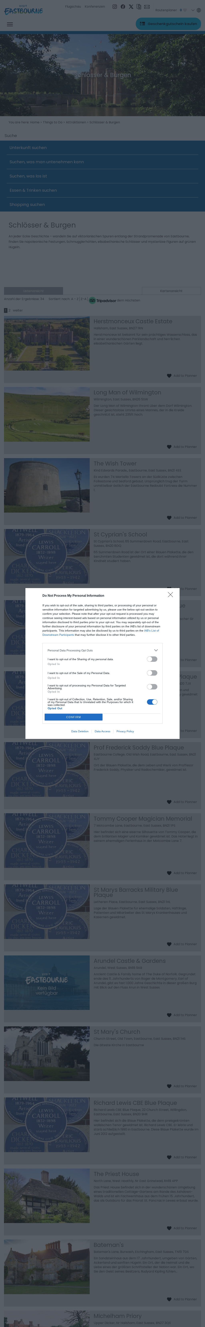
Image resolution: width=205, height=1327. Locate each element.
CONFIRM (73, 717)
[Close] (172, 596)
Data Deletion (79, 731)
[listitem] (102, 650)
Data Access (102, 731)
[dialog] (102, 663)
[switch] (152, 659)
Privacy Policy (125, 731)
